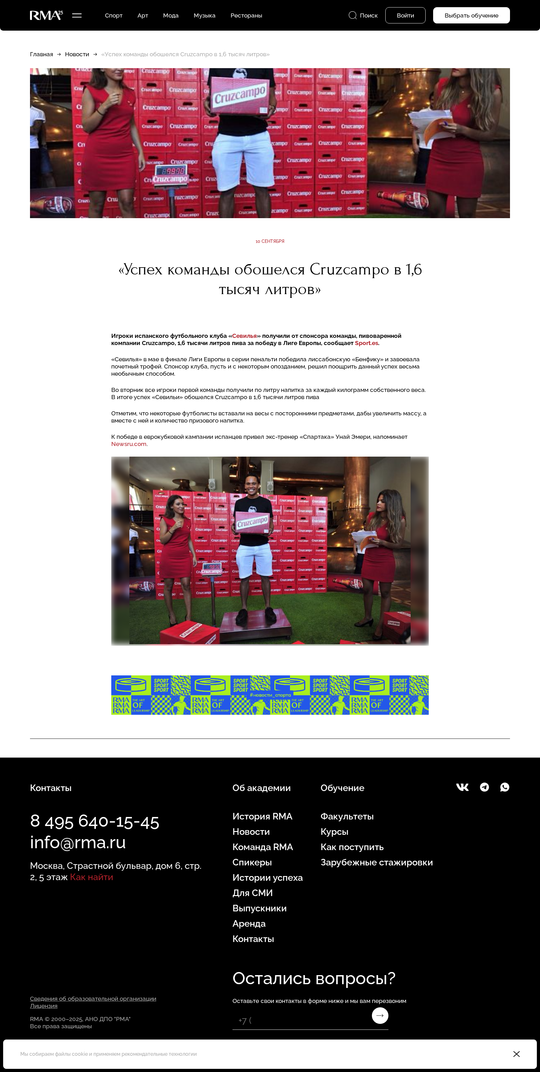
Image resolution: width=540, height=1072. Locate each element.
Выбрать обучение (471, 15)
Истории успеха (267, 877)
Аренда (249, 923)
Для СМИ (252, 893)
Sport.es (366, 342)
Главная (41, 54)
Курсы (334, 831)
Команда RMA (262, 847)
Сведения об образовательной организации (93, 998)
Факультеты (347, 816)
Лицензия (44, 1005)
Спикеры (252, 862)
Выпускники (259, 908)
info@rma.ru (78, 842)
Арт (143, 15)
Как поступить (352, 847)
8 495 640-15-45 (94, 820)
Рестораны (246, 15)
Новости (77, 54)
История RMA (262, 816)
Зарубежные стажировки (377, 862)
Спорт (113, 15)
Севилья (244, 335)
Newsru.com (129, 443)
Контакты (253, 939)
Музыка (205, 15)
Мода (171, 15)
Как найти (91, 877)
